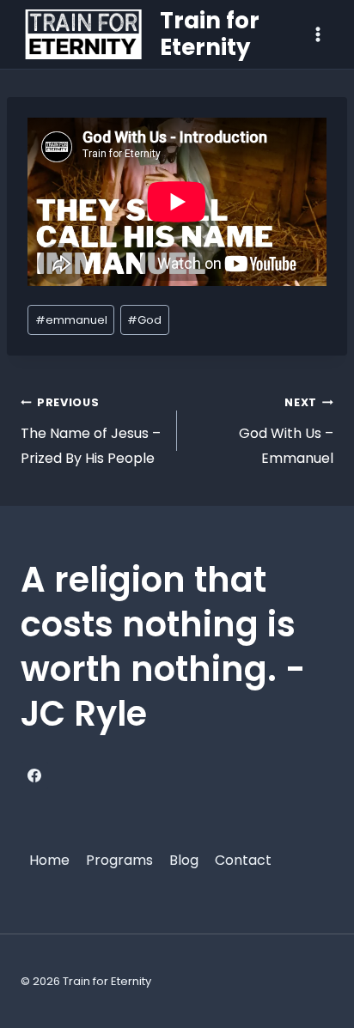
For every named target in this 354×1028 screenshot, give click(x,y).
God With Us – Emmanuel (286, 431)
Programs (119, 860)
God (144, 320)
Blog (183, 860)
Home (49, 860)
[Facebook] (34, 775)
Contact (243, 860)
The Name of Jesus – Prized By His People (91, 431)
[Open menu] (317, 34)
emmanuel (71, 320)
